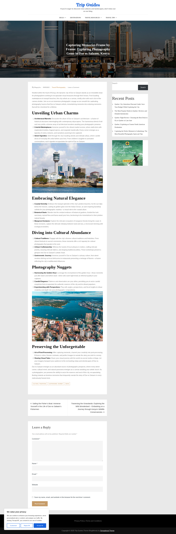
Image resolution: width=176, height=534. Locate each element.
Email (34, 474)
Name (34, 463)
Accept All (40, 525)
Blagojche (37, 87)
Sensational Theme (107, 531)
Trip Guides (88, 4)
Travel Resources (92, 17)
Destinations (75, 17)
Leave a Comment (73, 87)
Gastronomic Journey (56, 383)
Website (35, 485)
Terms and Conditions (94, 521)
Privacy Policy (79, 521)
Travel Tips (110, 17)
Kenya (67, 383)
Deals (61, 17)
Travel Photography (58, 87)
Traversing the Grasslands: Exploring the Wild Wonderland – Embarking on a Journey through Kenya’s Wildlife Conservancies (87, 408)
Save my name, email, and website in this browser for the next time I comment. (62, 497)
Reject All (27, 525)
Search (114, 83)
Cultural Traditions (39, 383)
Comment (36, 439)
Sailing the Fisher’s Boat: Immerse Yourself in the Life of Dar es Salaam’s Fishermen (45, 406)
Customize (13, 525)
